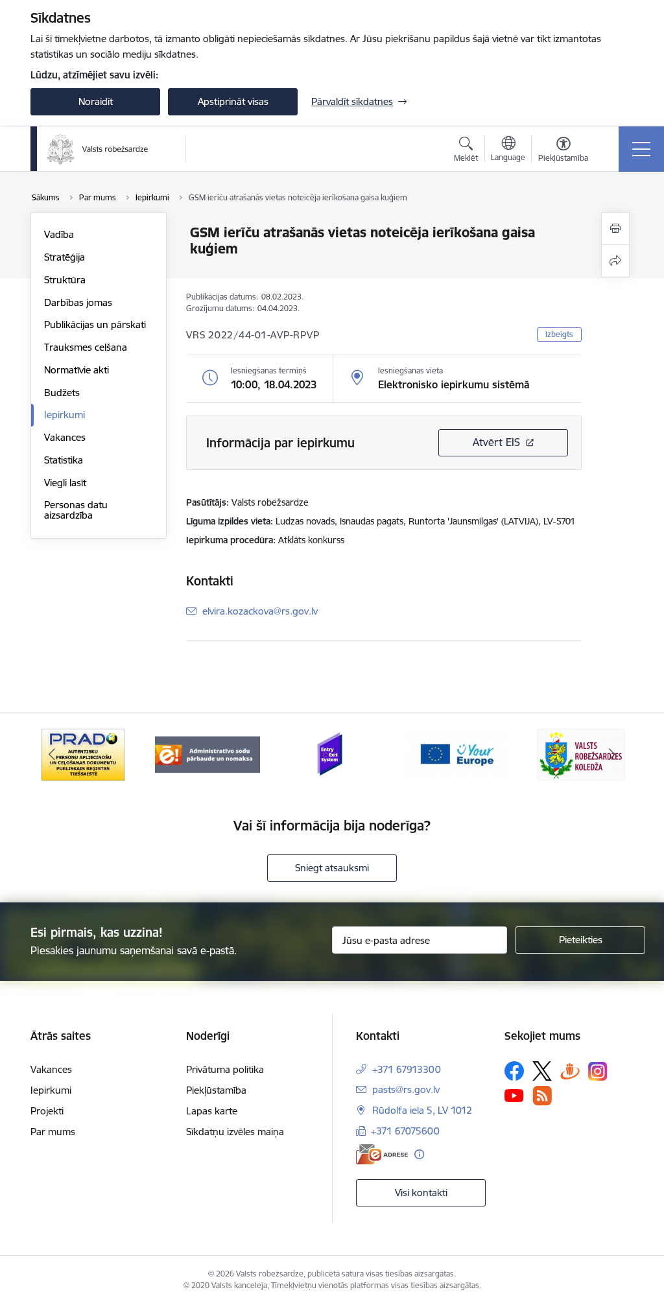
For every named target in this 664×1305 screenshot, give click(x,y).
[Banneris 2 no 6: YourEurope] (456, 753)
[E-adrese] (382, 1154)
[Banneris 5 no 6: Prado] (83, 753)
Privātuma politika (225, 1069)
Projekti (47, 1111)
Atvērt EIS (496, 442)
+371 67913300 (406, 1069)
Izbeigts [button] (559, 334)
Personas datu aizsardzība (76, 510)
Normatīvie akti (76, 370)
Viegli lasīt (65, 482)
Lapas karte (211, 1111)
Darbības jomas (78, 302)
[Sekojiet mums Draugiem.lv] (570, 1071)
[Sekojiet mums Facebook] (514, 1071)
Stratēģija (64, 257)
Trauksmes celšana (85, 347)
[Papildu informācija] (419, 1154)
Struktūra (65, 280)
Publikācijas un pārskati (95, 324)
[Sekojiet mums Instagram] (598, 1071)
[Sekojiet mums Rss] (542, 1095)
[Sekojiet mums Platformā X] (542, 1071)
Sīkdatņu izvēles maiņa (235, 1131)
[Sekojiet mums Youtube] (514, 1095)
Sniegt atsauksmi (332, 868)
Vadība (59, 234)
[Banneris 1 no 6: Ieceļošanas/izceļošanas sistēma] (332, 753)
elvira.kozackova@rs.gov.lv (260, 611)
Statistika (63, 460)
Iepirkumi (64, 414)
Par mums (52, 1131)
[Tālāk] (612, 754)
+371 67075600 (405, 1131)
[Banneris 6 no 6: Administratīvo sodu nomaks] (207, 753)
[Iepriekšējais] (52, 754)
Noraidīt (95, 101)
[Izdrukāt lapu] (615, 228)
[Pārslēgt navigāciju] (641, 149)
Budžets (62, 392)
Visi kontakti (421, 1192)
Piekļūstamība (216, 1090)
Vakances (65, 437)
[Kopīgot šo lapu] (615, 261)
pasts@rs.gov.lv (406, 1089)
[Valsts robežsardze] (97, 149)
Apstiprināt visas (233, 101)
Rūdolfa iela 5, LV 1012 (422, 1110)
